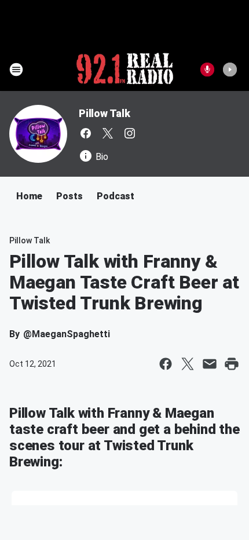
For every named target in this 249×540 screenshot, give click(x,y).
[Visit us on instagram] (130, 133)
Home (29, 196)
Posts (69, 196)
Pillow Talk (104, 113)
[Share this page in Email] (210, 364)
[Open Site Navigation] (16, 69)
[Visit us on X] (108, 133)
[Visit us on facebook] (86, 133)
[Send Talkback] (207, 69)
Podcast (115, 196)
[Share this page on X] (188, 364)
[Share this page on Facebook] (166, 364)
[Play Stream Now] (230, 69)
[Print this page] (232, 364)
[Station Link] (125, 69)
